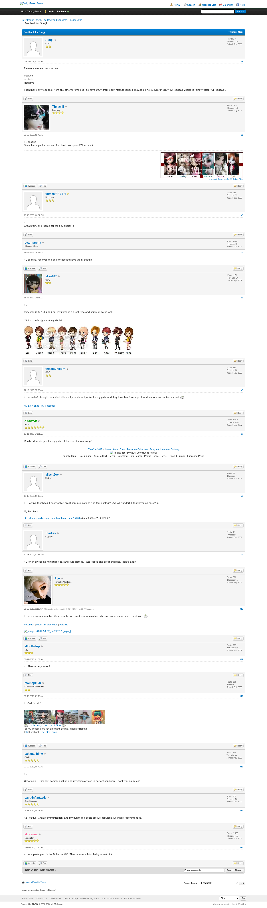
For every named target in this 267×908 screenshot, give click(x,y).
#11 (241, 659)
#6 (242, 390)
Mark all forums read (112, 898)
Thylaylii (58, 106)
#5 (242, 298)
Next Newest (47, 869)
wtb (26, 732)
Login (51, 11)
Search (191, 4)
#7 (242, 434)
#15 (241, 847)
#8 (242, 496)
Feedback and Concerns (55, 20)
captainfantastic (35, 797)
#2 (242, 135)
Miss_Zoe (52, 474)
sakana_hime (34, 753)
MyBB (35, 904)
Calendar (228, 4)
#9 (242, 555)
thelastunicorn (55, 368)
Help (242, 4)
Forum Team (28, 898)
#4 (242, 252)
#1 (242, 61)
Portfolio (63, 624)
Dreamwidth (222, 179)
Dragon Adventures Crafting (164, 449)
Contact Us (42, 898)
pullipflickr (55, 725)
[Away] (67, 194)
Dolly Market (56, 898)
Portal (177, 4)
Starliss (50, 533)
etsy (39, 725)
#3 (242, 215)
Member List (209, 4)
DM (42, 732)
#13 (241, 767)
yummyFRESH (55, 193)
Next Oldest (31, 869)
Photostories (50, 624)
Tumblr (229, 179)
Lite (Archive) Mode (89, 898)
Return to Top (71, 898)
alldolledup (32, 646)
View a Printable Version (36, 882)
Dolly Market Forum (31, 20)
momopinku (33, 683)
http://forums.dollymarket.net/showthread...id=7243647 (52, 518)
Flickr (241, 179)
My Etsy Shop (31, 405)
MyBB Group (57, 904)
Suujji (49, 40)
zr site (32, 725)
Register (61, 11)
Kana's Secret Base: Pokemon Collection (126, 449)
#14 (241, 810)
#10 (241, 609)
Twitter (235, 179)
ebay (54, 732)
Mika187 (51, 276)
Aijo (57, 578)
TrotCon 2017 (95, 449)
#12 (241, 696)
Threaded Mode (235, 32)
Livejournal (213, 179)
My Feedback (48, 405)
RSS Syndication (132, 898)
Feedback (74, 20)
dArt (46, 725)
